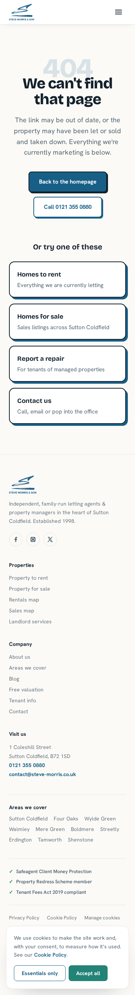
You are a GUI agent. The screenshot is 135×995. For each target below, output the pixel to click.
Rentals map (24, 599)
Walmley (19, 829)
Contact (18, 711)
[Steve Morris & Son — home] (21, 12)
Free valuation (26, 689)
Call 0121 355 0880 (68, 207)
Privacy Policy (24, 917)
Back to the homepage (67, 181)
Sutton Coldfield (28, 818)
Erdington (20, 839)
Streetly (109, 829)
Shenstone (80, 839)
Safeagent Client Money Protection (54, 871)
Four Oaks (66, 818)
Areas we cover (27, 667)
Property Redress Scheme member (54, 881)
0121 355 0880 (27, 765)
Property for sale (29, 588)
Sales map (21, 610)
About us (19, 656)
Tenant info (22, 700)
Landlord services (30, 621)
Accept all (88, 973)
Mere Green (50, 829)
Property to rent (28, 577)
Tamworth (50, 839)
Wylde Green (100, 818)
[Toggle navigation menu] (118, 12)
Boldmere (82, 829)
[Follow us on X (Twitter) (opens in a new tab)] (50, 539)
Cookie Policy (62, 917)
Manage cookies (102, 917)
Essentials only (40, 973)
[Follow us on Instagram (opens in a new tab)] (33, 539)
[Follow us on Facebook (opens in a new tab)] (15, 539)
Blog (14, 678)
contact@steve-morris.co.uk (42, 774)
